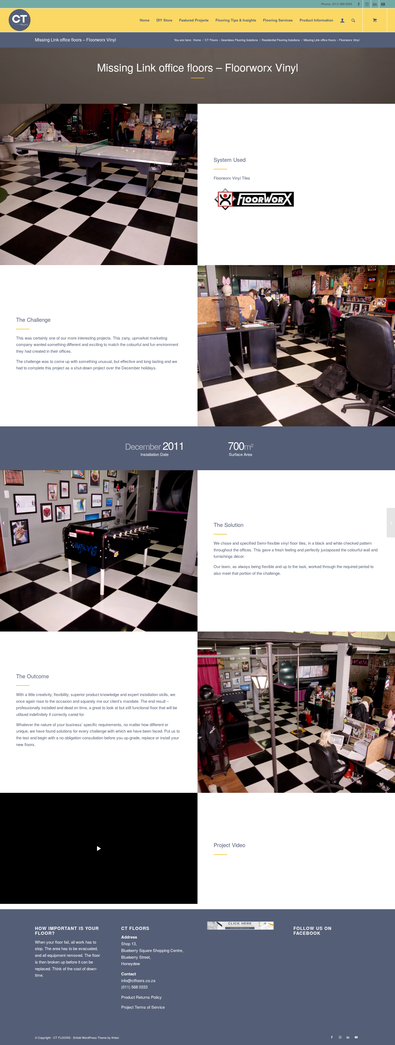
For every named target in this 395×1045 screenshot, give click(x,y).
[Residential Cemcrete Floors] (4, 522)
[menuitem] (144, 20)
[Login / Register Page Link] (342, 20)
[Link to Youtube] (383, 4)
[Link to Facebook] (359, 4)
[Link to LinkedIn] (375, 4)
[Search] (353, 20)
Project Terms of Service (143, 1007)
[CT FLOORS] (19, 20)
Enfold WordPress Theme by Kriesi (96, 1037)
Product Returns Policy (141, 997)
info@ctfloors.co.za (138, 980)
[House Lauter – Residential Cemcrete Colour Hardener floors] (391, 522)
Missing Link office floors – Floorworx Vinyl (75, 40)
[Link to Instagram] (367, 4)
